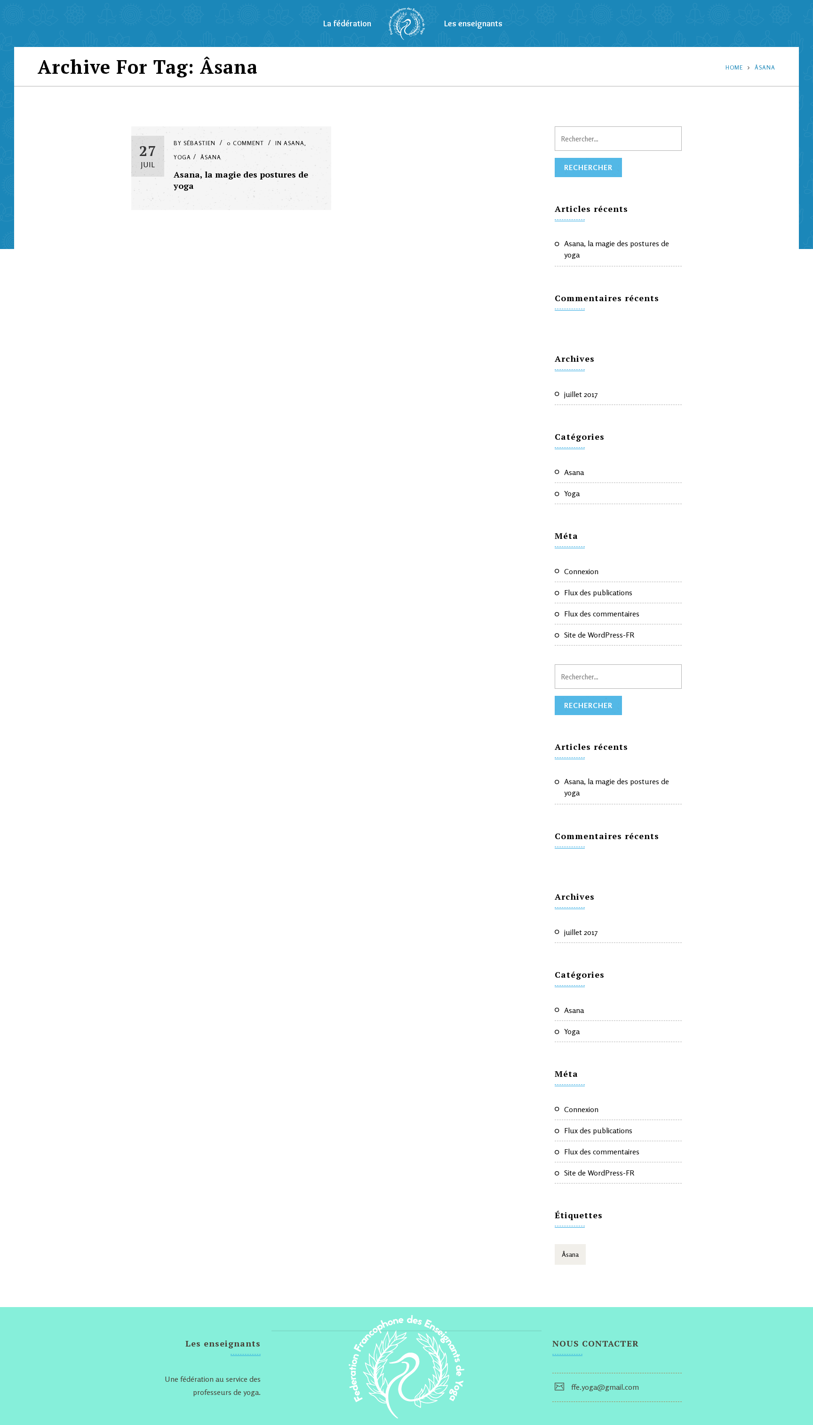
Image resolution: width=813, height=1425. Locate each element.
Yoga (182, 157)
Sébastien (199, 143)
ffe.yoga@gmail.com (605, 1387)
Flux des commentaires (601, 613)
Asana (294, 143)
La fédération (347, 23)
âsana (765, 67)
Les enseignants (473, 23)
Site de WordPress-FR (599, 634)
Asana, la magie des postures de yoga (616, 249)
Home (734, 67)
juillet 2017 (581, 394)
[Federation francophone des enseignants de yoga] (406, 23)
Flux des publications (598, 592)
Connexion (581, 571)
